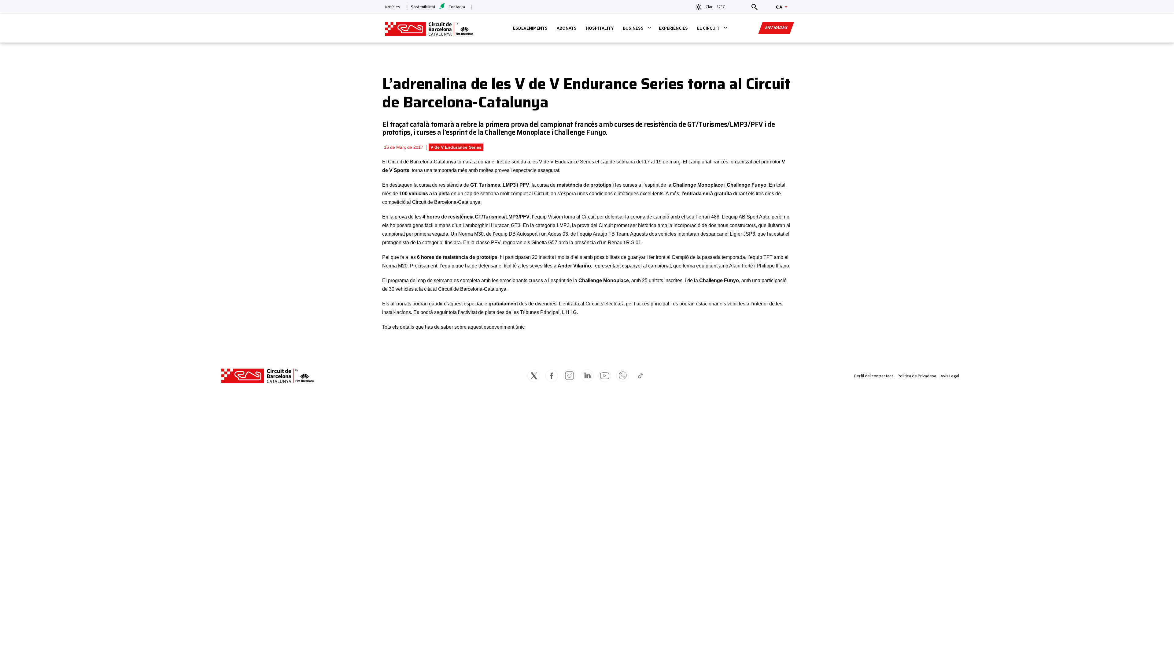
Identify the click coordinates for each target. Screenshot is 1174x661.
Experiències (673, 28)
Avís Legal (950, 376)
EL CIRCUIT (708, 28)
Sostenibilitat (423, 7)
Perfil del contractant (873, 376)
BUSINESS (633, 28)
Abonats (567, 28)
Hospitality (600, 28)
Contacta (457, 7)
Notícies (392, 7)
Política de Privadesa (917, 376)
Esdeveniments (530, 28)
